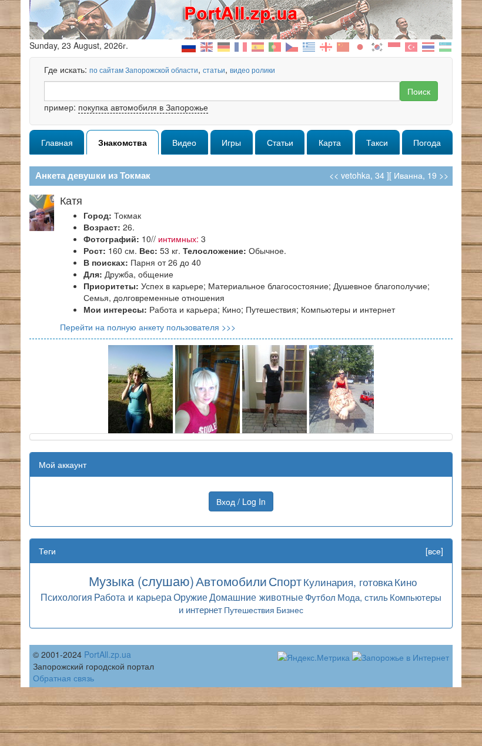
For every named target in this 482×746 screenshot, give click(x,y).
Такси (377, 142)
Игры (231, 142)
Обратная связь (63, 678)
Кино (405, 581)
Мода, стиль (362, 597)
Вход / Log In (241, 501)
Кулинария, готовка (348, 581)
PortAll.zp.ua (107, 654)
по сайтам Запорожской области (143, 70)
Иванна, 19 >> (421, 175)
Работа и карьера (133, 597)
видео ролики (252, 70)
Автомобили (231, 581)
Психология (66, 597)
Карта (330, 142)
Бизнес (289, 609)
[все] (434, 551)
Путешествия (249, 609)
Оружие (190, 597)
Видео (184, 142)
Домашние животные (256, 597)
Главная (57, 142)
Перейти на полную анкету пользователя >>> (148, 327)
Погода (427, 142)
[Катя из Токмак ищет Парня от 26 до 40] (140, 388)
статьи (214, 70)
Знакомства (122, 142)
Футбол (320, 597)
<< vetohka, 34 (356, 175)
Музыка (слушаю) (141, 580)
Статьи (280, 142)
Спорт (285, 581)
